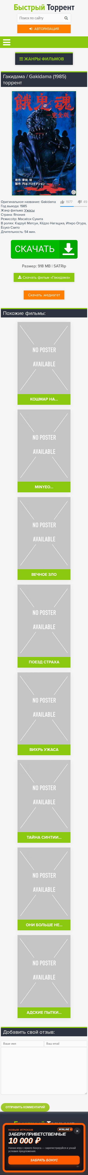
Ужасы (29, 210)
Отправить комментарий (25, 1107)
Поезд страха (44, 662)
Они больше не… (44, 925)
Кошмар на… (44, 399)
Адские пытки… (44, 1012)
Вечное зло (44, 574)
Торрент (44, 7)
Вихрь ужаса (44, 749)
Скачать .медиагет (44, 295)
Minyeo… (44, 487)
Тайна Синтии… (44, 837)
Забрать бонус (44, 1160)
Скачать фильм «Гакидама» (46, 277)
